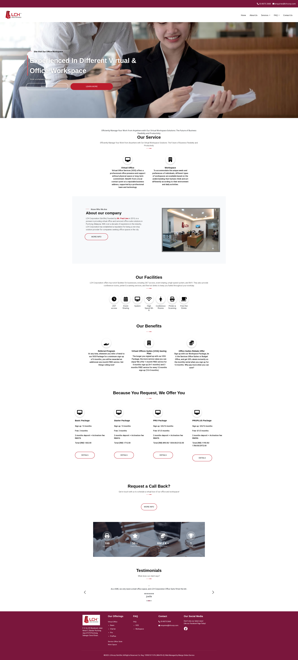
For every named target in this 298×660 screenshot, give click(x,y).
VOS (137, 625)
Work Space (112, 644)
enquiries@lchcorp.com (285, 3)
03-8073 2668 (265, 3)
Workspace (139, 629)
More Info (96, 237)
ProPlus (113, 636)
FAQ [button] (276, 15)
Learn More (92, 86)
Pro (111, 632)
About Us (253, 15)
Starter (113, 629)
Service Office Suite (115, 641)
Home (243, 15)
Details (84, 455)
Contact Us (287, 15)
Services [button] (265, 15)
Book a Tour (47, 86)
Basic (112, 625)
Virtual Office (112, 622)
